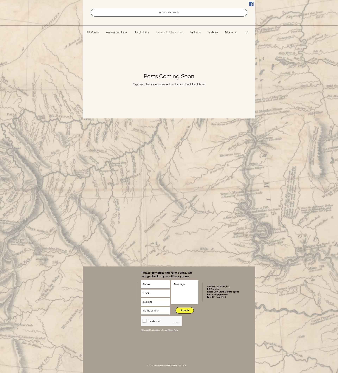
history (213, 32)
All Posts (92, 32)
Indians (195, 32)
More (229, 32)
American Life (116, 32)
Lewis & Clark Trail (169, 32)
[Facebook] (251, 4)
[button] (247, 33)
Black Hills (141, 32)
